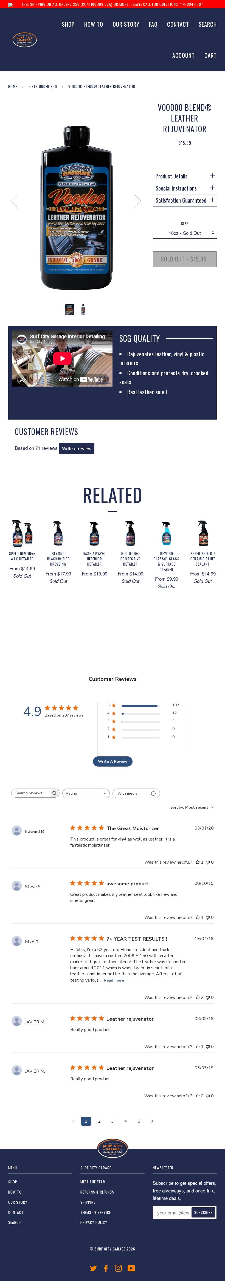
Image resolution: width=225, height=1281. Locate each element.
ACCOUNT (183, 55)
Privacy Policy (93, 1222)
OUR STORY (126, 24)
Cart (210, 55)
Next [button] (135, 201)
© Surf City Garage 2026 (112, 1249)
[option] (76, 201)
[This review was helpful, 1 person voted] (197, 862)
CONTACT (178, 24)
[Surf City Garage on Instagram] (118, 1269)
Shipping (88, 1202)
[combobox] (86, 793)
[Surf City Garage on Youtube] (131, 1269)
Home (12, 86)
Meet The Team (93, 1181)
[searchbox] (30, 793)
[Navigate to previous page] (73, 1121)
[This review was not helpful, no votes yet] (208, 862)
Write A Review (112, 761)
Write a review (76, 448)
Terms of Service (95, 1212)
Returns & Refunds (97, 1192)
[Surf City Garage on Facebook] (106, 1269)
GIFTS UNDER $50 (43, 86)
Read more (114, 980)
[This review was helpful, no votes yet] (197, 1096)
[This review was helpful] (197, 998)
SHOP (68, 24)
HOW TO (93, 24)
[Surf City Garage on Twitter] (93, 1269)
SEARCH (208, 24)
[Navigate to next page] (152, 1121)
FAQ (153, 24)
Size (184, 223)
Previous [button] (17, 201)
